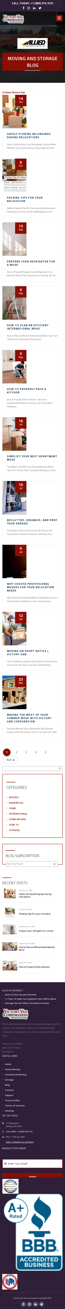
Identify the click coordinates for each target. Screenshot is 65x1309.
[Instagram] (29, 8)
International (18, 813)
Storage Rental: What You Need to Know (27, 1003)
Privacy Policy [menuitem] (12, 1100)
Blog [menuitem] (7, 1084)
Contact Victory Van (13, 92)
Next (9, 759)
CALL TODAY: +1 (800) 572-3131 (32, 3)
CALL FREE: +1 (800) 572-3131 (19, 1131)
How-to (14, 824)
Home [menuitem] (8, 1064)
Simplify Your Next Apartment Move (32, 458)
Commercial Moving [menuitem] (16, 1074)
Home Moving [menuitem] (12, 1069)
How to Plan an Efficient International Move (28, 327)
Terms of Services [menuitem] (15, 1105)
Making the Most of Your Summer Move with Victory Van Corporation (29, 718)
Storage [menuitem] (9, 1079)
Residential (16, 803)
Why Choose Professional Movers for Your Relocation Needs (30, 587)
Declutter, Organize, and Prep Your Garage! (32, 521)
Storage (14, 830)
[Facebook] (24, 8)
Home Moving (17, 819)
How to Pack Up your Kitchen (20, 994)
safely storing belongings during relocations (29, 135)
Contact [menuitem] (9, 1090)
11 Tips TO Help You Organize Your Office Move (30, 998)
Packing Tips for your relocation (25, 199)
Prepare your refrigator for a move (31, 263)
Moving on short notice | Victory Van (28, 652)
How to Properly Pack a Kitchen (26, 390)
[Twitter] (40, 8)
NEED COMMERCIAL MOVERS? (20, 1142)
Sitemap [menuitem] (9, 1110)
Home (12, 808)
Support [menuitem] (9, 1095)
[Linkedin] (34, 8)
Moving (14, 797)
